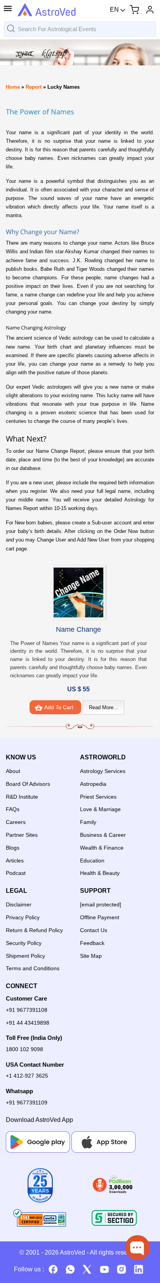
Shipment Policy (25, 956)
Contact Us (93, 930)
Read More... (103, 707)
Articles (15, 860)
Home (13, 87)
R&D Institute (22, 797)
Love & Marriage (100, 809)
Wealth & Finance (101, 848)
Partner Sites (22, 835)
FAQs (12, 809)
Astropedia (93, 784)
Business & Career (103, 835)
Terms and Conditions (32, 968)
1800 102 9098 (24, 1049)
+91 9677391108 (26, 1010)
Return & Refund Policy (34, 930)
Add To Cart (58, 707)
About (13, 771)
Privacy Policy (23, 917)
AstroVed (72, 1252)
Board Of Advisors (28, 784)
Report (34, 87)
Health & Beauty (100, 873)
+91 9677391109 (26, 1102)
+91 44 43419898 (27, 1023)
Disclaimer (18, 904)
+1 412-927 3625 (27, 1076)
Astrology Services (102, 771)
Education (92, 860)
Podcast (16, 873)
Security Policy (24, 943)
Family (88, 822)
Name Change (78, 629)
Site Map (91, 956)
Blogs (12, 848)
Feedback (92, 943)
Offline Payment (99, 917)
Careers (16, 822)
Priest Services (98, 797)
